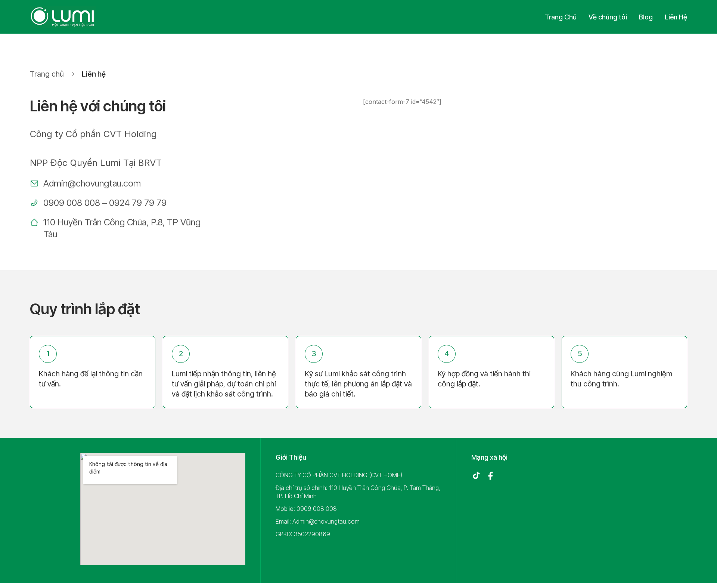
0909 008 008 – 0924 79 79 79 (105, 202)
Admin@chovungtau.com (92, 183)
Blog (646, 17)
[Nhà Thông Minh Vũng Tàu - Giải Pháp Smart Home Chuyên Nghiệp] (63, 17)
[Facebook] (490, 476)
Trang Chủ (561, 17)
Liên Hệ (676, 17)
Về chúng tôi (608, 17)
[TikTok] (476, 476)
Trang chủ (47, 74)
